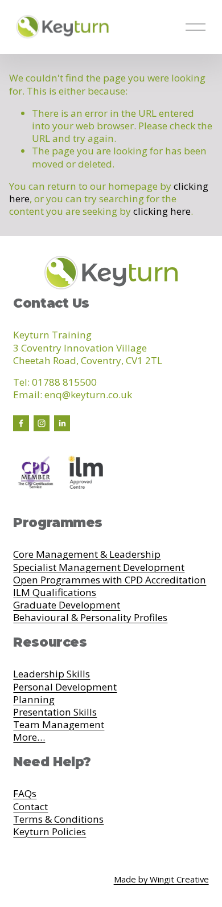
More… (29, 737)
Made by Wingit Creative (161, 879)
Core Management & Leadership (87, 554)
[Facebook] (21, 423)
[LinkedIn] (62, 423)
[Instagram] (42, 423)
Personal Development (65, 687)
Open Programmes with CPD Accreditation (109, 580)
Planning (34, 699)
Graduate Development (66, 605)
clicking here (162, 211)
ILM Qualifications (54, 592)
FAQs (24, 793)
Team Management (58, 724)
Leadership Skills (51, 674)
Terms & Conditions (58, 819)
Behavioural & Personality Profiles (90, 617)
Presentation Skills (55, 712)
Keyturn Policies (49, 832)
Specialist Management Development (98, 567)
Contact (30, 806)
